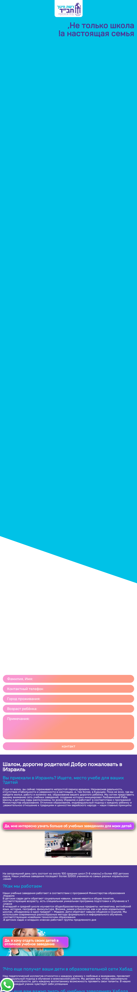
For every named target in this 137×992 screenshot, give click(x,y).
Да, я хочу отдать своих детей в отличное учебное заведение (32, 942)
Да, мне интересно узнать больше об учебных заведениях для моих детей (68, 826)
